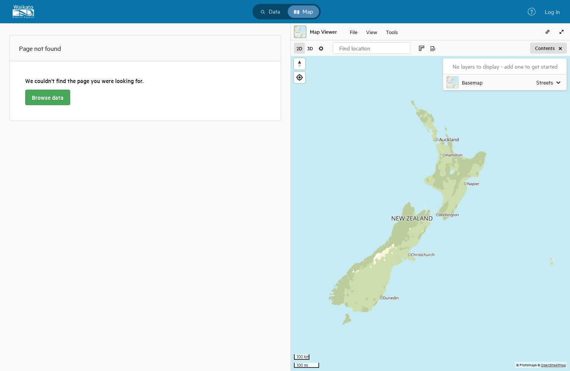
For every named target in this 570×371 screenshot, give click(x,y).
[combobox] (371, 48)
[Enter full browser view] (561, 31)
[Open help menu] (531, 11)
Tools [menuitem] (392, 31)
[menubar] (374, 31)
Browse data (48, 97)
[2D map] (299, 48)
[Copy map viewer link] (547, 31)
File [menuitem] (354, 31)
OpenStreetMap (553, 364)
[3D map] (310, 48)
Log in (552, 12)
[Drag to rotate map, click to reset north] (299, 63)
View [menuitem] (371, 31)
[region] (430, 213)
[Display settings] (321, 48)
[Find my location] (299, 77)
